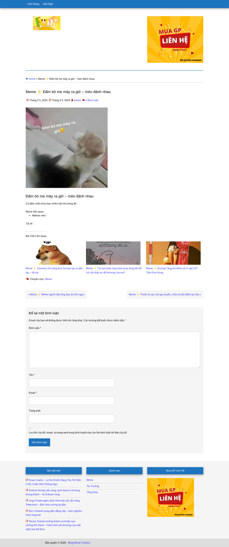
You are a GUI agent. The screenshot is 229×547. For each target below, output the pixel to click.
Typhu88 (156, 542)
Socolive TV (131, 542)
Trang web (35, 410)
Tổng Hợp (92, 492)
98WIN (171, 542)
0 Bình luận (92, 100)
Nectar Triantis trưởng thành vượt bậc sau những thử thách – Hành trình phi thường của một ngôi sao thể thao (53, 525)
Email (33, 392)
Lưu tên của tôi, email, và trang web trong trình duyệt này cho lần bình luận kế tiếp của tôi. (78, 432)
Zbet (93, 542)
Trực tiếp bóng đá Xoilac (110, 542)
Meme (48, 279)
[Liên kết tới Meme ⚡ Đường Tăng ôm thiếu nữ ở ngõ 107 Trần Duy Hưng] (173, 243)
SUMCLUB (144, 542)
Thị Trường (92, 486)
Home (32, 79)
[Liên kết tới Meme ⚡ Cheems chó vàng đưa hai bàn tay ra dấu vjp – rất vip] (53, 243)
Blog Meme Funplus (47, 23)
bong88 (180, 542)
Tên (32, 375)
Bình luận (35, 328)
